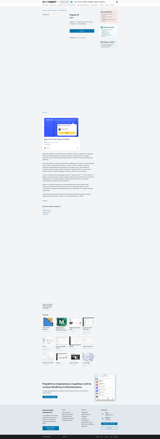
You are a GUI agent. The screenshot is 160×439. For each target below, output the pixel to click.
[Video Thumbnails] (75, 357)
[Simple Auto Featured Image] (75, 322)
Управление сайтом (67, 418)
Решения (90, 1)
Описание (44, 112)
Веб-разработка (94, 5)
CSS (83, 348)
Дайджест (85, 426)
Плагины (84, 418)
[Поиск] (58, 1)
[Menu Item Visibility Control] (62, 340)
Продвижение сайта (46, 349)
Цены (111, 436)
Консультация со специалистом (50, 428)
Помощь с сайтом (64, 1)
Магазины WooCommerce (83, 5)
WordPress (45, 156)
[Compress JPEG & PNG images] (88, 322)
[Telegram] (71, 2)
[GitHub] (65, 436)
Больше (112, 5)
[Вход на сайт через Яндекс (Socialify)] (48, 256)
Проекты (84, 1)
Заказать (82, 31)
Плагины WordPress (81, 37)
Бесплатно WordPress (88, 424)
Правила (116, 436)
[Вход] (117, 2)
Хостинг (107, 5)
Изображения (85, 364)
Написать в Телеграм (109, 423)
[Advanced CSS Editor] (48, 357)
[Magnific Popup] (62, 322)
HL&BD (101, 5)
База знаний (45, 5)
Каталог (96, 1)
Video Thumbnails (73, 362)
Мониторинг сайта (87, 422)
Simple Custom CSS (88, 346)
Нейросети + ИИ (62, 5)
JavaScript (58, 332)
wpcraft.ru (108, 419)
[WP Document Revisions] (48, 322)
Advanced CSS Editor (47, 362)
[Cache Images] (88, 357)
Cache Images (86, 362)
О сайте (106, 436)
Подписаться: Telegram (50, 397)
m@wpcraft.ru (109, 415)
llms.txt (97, 436)
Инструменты (85, 332)
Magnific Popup (60, 327)
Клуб (75, 1)
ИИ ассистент (53, 5)
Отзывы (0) (44, 200)
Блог (102, 436)
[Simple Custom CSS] (88, 340)
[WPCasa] (62, 357)
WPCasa (58, 362)
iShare (44, 346)
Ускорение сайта (67, 416)
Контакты (102, 1)
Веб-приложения (86, 331)
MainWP (71, 346)
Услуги (80, 1)
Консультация (66, 412)
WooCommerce (86, 414)
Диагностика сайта (67, 414)
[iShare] (48, 340)
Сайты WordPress (71, 5)
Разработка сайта (67, 420)
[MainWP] (75, 340)
